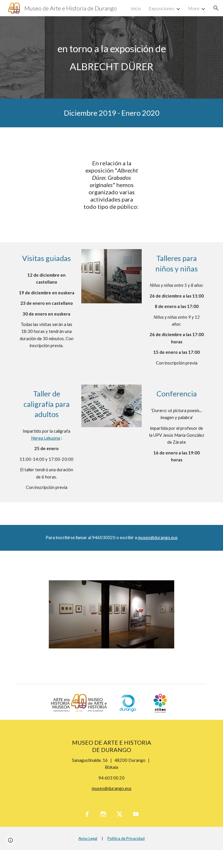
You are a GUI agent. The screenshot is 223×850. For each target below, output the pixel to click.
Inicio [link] (136, 8)
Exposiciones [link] (162, 8)
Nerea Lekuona (45, 438)
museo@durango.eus (158, 537)
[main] (111, 57)
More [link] (193, 8)
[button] (216, 8)
